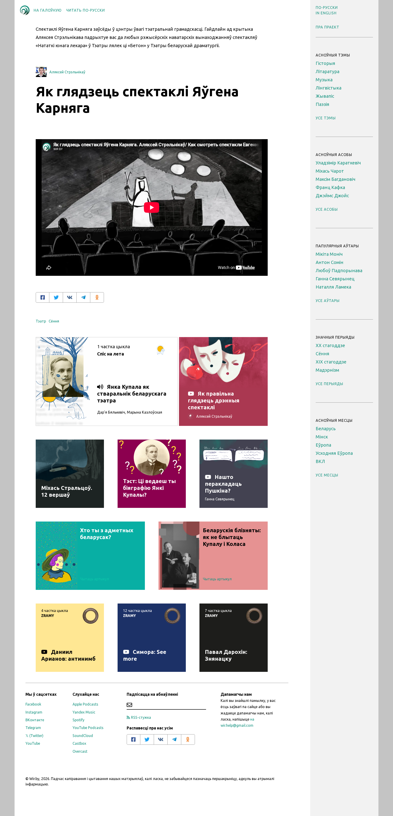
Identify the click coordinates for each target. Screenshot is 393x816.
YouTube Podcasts (88, 728)
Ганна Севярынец (335, 278)
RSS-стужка (141, 717)
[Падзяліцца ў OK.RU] (97, 297)
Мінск (322, 436)
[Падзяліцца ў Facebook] (42, 297)
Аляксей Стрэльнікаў (67, 72)
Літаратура (327, 71)
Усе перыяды (329, 384)
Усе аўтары (328, 301)
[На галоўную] (25, 10)
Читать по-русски (85, 10)
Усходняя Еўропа (334, 453)
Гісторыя (325, 63)
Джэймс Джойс (332, 195)
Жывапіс (325, 96)
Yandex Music (84, 712)
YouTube (32, 743)
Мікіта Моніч (329, 254)
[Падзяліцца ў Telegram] (83, 297)
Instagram (33, 712)
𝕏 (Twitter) (34, 736)
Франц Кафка (330, 187)
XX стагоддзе (330, 345)
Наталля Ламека (333, 286)
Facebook (33, 704)
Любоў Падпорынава (339, 270)
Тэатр (41, 321)
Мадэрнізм (327, 370)
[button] (327, 7)
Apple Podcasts (85, 704)
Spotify (78, 720)
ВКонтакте (34, 720)
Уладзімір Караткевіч (338, 162)
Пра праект (327, 27)
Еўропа (323, 445)
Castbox (79, 743)
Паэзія (322, 104)
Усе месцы (327, 475)
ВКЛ (320, 461)
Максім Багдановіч (335, 179)
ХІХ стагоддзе (331, 361)
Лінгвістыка (328, 87)
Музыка (324, 79)
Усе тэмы (326, 118)
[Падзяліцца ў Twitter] (56, 297)
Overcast (80, 751)
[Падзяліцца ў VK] (70, 297)
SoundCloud (83, 736)
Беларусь (326, 428)
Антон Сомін (329, 262)
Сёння (54, 321)
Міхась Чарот (330, 171)
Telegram (33, 728)
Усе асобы (327, 209)
